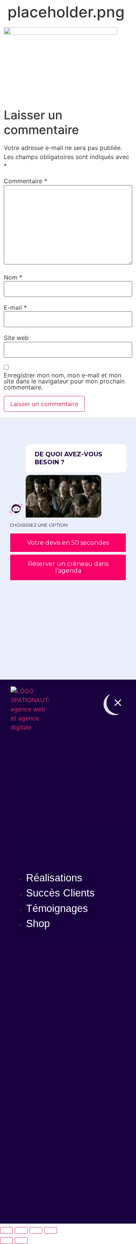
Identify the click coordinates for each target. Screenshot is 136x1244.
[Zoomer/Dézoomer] (6, 1230)
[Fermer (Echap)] (50, 1230)
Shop (38, 923)
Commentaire (25, 181)
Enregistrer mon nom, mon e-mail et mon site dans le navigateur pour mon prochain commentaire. (64, 381)
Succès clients (60, 893)
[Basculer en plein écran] (21, 1230)
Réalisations (54, 878)
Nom (13, 277)
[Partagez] (35, 1230)
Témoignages (57, 908)
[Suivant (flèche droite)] (21, 1240)
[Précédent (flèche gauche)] (6, 1240)
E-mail (15, 307)
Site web (16, 338)
